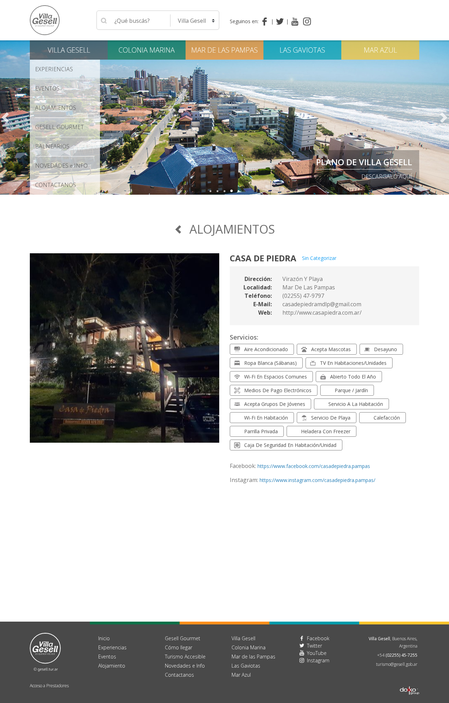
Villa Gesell (69, 50)
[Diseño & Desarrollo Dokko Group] (409, 681)
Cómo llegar (178, 647)
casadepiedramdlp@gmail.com (321, 304)
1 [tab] (210, 191)
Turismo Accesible (185, 656)
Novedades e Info (185, 665)
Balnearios (52, 146)
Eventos (47, 88)
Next (443, 117)
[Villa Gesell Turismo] (45, 651)
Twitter (314, 645)
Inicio (104, 638)
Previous (5, 117)
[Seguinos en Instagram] (307, 21)
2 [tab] (217, 191)
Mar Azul (380, 50)
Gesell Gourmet (59, 127)
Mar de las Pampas (224, 50)
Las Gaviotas (302, 50)
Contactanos (179, 674)
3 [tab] (224, 191)
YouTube (317, 653)
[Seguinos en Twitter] (281, 21)
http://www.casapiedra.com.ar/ (322, 312)
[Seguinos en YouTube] (295, 21)
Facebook (318, 638)
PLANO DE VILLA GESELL (364, 162)
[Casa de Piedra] (124, 352)
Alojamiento (111, 665)
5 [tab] (238, 191)
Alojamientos (55, 108)
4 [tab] (231, 191)
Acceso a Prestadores (49, 686)
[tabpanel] (224, 117)
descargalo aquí (386, 176)
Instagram (318, 660)
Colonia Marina (147, 50)
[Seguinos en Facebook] (266, 21)
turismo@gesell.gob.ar (396, 664)
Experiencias (112, 647)
